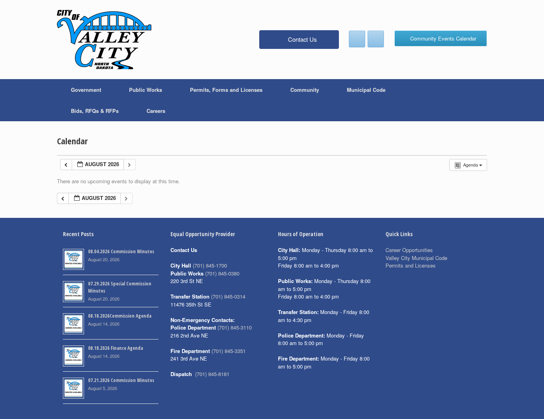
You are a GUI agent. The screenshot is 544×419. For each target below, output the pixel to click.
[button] (475, 100)
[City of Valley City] (104, 39)
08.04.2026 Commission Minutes (121, 251)
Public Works (145, 89)
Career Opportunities (409, 250)
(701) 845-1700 (210, 265)
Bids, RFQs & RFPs (95, 110)
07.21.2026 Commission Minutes (121, 380)
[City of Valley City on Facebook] (357, 39)
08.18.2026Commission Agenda (119, 315)
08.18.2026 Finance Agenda (115, 348)
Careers (156, 110)
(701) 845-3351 (228, 351)
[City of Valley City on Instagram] (376, 39)
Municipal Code (366, 89)
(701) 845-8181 (212, 374)
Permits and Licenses (410, 265)
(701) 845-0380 (222, 273)
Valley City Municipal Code (416, 258)
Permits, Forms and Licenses (226, 89)
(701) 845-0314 (228, 296)
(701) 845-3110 (234, 327)
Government (86, 89)
